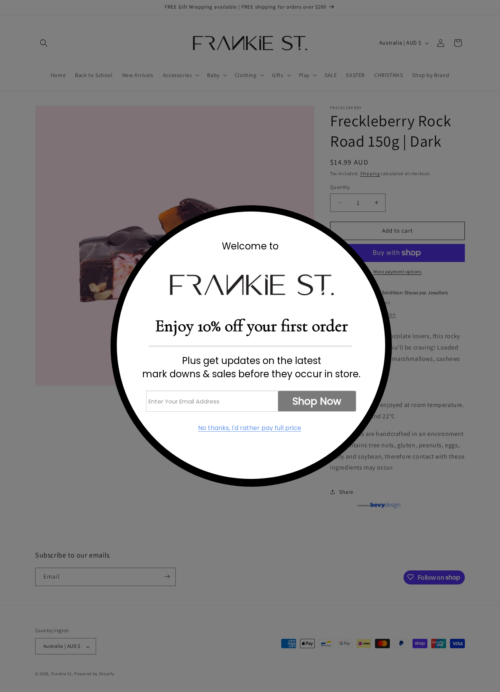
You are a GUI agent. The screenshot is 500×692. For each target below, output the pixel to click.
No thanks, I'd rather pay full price (249, 428)
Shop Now (317, 401)
